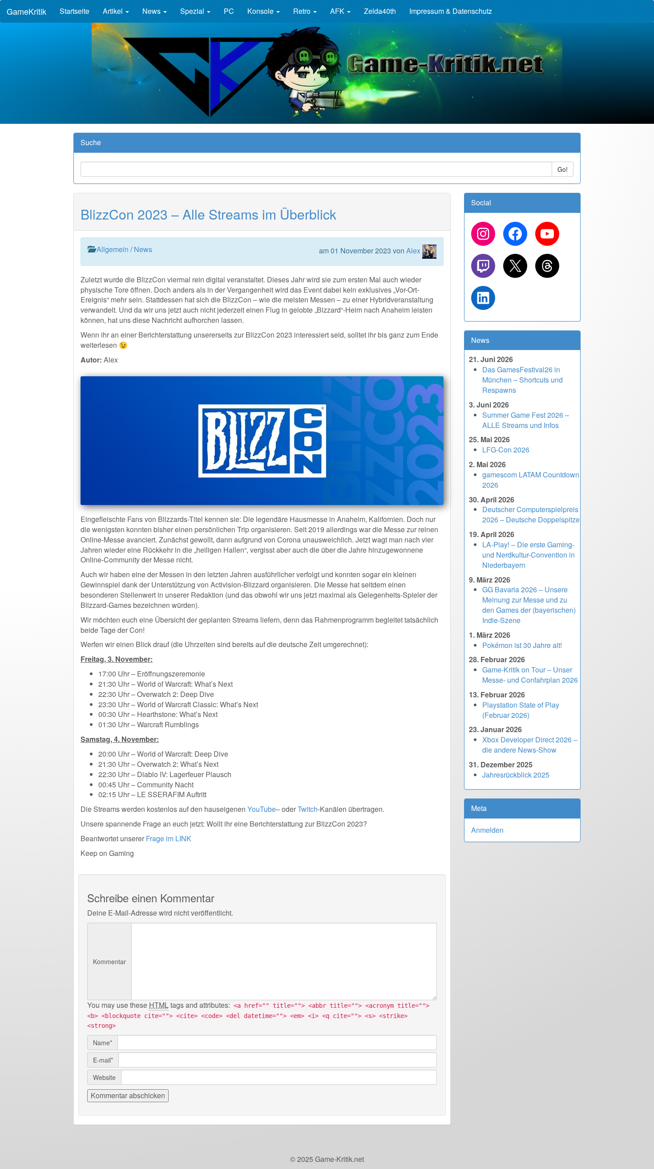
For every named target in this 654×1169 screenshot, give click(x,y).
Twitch (308, 809)
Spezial (193, 11)
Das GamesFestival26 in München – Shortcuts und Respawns (522, 379)
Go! (562, 169)
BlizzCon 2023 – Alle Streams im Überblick (208, 214)
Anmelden (487, 830)
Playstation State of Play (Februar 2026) (520, 710)
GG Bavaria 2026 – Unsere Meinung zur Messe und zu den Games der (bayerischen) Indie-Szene (529, 604)
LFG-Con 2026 (505, 449)
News (152, 11)
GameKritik (26, 11)
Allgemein (113, 249)
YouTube (261, 809)
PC (229, 11)
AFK (338, 11)
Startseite (74, 11)
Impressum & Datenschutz (450, 11)
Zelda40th (380, 11)
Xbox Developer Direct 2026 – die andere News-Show (529, 744)
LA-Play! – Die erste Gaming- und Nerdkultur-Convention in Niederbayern (528, 554)
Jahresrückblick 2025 (515, 775)
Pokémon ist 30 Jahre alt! (522, 645)
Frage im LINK (168, 838)
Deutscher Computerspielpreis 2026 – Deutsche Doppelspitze (531, 514)
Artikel (114, 11)
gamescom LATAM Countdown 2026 (530, 479)
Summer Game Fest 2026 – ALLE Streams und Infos (525, 420)
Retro (302, 11)
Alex (413, 250)
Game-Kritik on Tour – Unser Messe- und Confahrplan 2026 (530, 674)
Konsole (261, 11)
